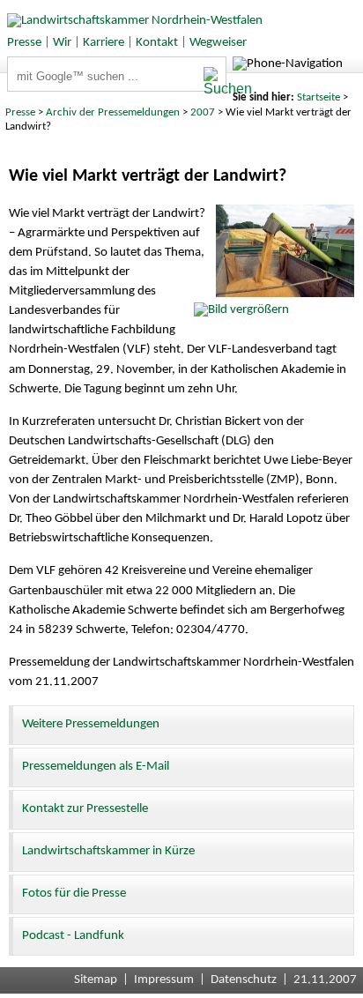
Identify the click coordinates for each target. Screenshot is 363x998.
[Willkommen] (131, 20)
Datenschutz (244, 980)
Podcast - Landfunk (73, 935)
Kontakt (157, 42)
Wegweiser (218, 42)
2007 (202, 112)
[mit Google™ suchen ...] (215, 82)
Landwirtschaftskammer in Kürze (108, 851)
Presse (24, 42)
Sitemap (95, 980)
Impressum (164, 980)
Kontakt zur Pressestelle (85, 809)
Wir (62, 42)
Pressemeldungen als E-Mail (95, 766)
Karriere (103, 42)
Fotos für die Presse (74, 893)
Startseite (318, 97)
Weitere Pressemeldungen (90, 724)
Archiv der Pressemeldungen (113, 112)
